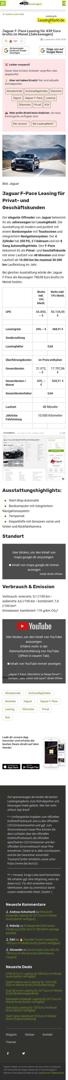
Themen (11, 1042)
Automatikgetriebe (36, 91)
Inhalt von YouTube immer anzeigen (35, 664)
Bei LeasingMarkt (44, 123)
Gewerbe (56, 91)
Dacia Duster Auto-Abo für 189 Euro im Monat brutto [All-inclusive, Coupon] (32, 953)
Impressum (44, 1073)
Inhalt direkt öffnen (51, 574)
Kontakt (48, 1034)
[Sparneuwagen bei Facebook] (9, 1055)
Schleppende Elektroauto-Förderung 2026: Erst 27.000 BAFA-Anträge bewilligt (32, 929)
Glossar (29, 1034)
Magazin (11, 1034)
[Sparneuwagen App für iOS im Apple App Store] (11, 767)
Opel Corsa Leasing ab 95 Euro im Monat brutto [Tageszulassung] (31, 1017)
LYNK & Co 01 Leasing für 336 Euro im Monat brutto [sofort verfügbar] (34, 975)
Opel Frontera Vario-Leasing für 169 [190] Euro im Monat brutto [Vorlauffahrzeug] (31, 983)
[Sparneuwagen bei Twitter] (25, 1055)
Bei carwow (21, 123)
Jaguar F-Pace (34, 97)
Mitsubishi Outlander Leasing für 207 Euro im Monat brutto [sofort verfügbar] (31, 915)
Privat (37, 104)
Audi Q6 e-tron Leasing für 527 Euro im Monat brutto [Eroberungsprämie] (34, 992)
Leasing (50, 97)
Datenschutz (58, 1073)
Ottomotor (25, 104)
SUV (46, 104)
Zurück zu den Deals (14, 14)
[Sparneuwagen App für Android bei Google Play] (31, 767)
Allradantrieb (14, 91)
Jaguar (17, 97)
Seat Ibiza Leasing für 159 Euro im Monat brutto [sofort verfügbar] (31, 1009)
